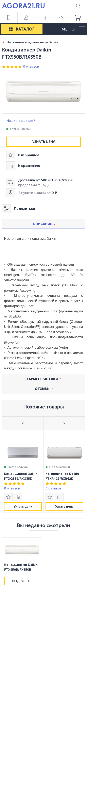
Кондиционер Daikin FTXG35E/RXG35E (20, 476)
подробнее (22, 581)
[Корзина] (78, 17)
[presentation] (23, 471)
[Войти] (26, 17)
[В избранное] (8, 497)
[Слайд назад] (23, 423)
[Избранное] (61, 17)
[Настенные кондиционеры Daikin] (3, 42)
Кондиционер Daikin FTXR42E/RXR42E (62, 476)
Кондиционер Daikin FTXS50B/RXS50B (21, 567)
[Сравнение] (43, 17)
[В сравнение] (18, 497)
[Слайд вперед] (64, 423)
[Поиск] (78, 6)
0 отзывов (31, 66)
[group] (78, 17)
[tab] (43, 224)
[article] (23, 471)
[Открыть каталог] (11, 29)
